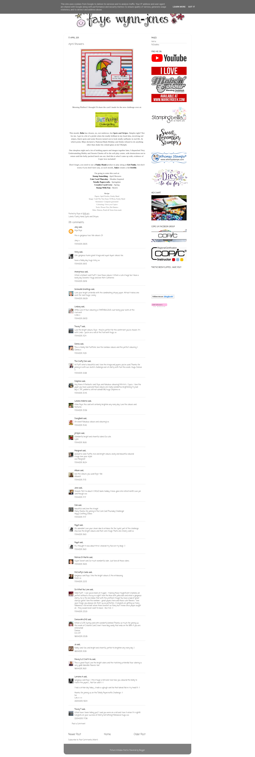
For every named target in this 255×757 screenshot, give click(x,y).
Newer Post (74, 734)
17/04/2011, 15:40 (81, 425)
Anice (116, 168)
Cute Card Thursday (99, 179)
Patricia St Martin (82, 557)
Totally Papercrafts (101, 182)
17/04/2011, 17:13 (80, 479)
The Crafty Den (81, 361)
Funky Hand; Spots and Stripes (87, 216)
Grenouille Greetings (83, 289)
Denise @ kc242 (81, 619)
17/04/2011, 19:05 (81, 564)
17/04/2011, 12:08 (81, 373)
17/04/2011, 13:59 (81, 410)
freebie (133, 168)
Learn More (179, 7)
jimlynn (78, 433)
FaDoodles (155, 44)
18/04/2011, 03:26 (81, 636)
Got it (191, 7)
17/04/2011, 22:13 (81, 581)
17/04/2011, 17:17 (80, 497)
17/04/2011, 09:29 (81, 298)
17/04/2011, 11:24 (80, 336)
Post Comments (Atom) (88, 740)
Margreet (78, 450)
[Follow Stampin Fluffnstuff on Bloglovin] (162, 298)
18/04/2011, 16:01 (80, 668)
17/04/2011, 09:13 (81, 264)
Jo (75, 644)
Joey (76, 227)
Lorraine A (79, 676)
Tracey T (78, 326)
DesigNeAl (79, 418)
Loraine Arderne (81, 401)
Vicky (77, 252)
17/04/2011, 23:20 (81, 611)
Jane (76, 488)
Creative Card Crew (103, 185)
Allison (77, 470)
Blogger (142, 750)
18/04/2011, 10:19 (80, 651)
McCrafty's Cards (81, 572)
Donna (77, 344)
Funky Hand (100, 165)
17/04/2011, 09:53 (81, 318)
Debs (82, 133)
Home (107, 734)
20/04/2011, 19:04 (81, 701)
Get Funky (131, 165)
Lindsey (78, 306)
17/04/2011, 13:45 (81, 393)
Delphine (78, 381)
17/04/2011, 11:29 (80, 353)
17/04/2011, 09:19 (81, 281)
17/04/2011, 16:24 (81, 462)
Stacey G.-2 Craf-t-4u (83, 659)
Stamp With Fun (103, 188)
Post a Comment (78, 723)
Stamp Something (100, 176)
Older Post (139, 734)
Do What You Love (82, 589)
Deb (76, 505)
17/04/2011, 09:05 (81, 244)
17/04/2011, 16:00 (81, 442)
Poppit (77, 525)
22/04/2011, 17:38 (81, 718)
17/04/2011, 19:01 (80, 534)
